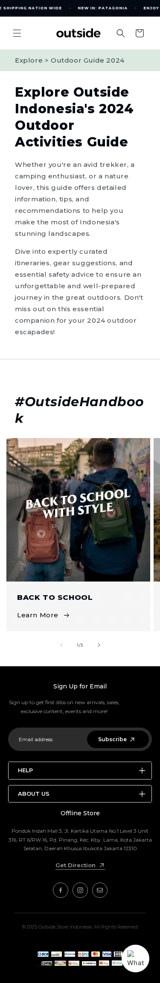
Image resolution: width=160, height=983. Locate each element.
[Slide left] (61, 645)
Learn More (37, 615)
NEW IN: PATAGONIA (103, 8)
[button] (17, 33)
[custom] (60, 890)
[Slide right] (99, 645)
